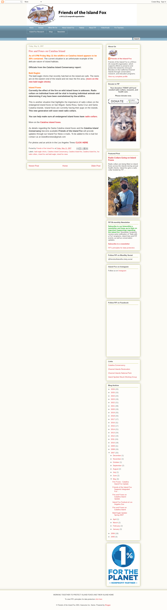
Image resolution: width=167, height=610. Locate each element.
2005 (113, 537)
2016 (113, 423)
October (116, 462)
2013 (113, 433)
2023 (113, 399)
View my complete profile (118, 76)
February (117, 526)
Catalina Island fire (75, 152)
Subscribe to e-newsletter (119, 244)
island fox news (62, 154)
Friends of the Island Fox (121, 59)
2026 (113, 389)
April (115, 519)
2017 (113, 419)
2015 (113, 426)
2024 (113, 396)
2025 (113, 392)
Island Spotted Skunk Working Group (122, 377)
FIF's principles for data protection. (121, 248)
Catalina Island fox (89, 152)
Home (31, 28)
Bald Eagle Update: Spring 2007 (119, 514)
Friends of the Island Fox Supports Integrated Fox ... (122, 489)
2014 (113, 429)
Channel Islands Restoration (119, 369)
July (115, 472)
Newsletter (61, 32)
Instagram (122, 271)
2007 (113, 453)
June (115, 476)
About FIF (92, 28)
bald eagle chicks (40, 152)
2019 (113, 413)
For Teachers (119, 28)
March (115, 523)
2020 (113, 409)
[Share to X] (82, 148)
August (116, 469)
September (117, 465)
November (117, 459)
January (116, 529)
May (115, 479)
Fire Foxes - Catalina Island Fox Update (120, 483)
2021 (113, 406)
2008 (113, 449)
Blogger (107, 605)
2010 (113, 443)
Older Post (95, 166)
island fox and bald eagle (47, 154)
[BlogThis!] (80, 148)
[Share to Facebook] (84, 148)
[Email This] (77, 148)
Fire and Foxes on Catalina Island (119, 508)
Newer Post (34, 166)
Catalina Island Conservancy (58, 152)
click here (98, 599)
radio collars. (91, 116)
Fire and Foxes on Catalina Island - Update (119, 497)
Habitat (81, 28)
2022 (113, 402)
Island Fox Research (36, 32)
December (117, 455)
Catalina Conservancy (116, 365)
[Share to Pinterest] (87, 148)
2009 (113, 446)
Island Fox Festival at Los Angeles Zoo (122, 503)
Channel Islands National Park (120, 373)
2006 (113, 533)
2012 (113, 436)
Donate (40, 28)
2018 (113, 416)
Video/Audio (105, 28)
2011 (113, 439)
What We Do (52, 28)
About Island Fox (68, 28)
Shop (51, 32)
